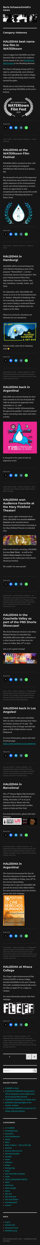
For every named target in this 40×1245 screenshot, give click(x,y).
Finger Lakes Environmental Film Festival (17, 1040)
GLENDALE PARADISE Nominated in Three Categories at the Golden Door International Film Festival (20, 1094)
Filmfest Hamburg (27, 374)
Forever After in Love (13, 1151)
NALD (7, 1171)
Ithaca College (18, 1042)
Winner (12, 606)
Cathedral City (22, 693)
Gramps (8, 1157)
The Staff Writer (11, 1199)
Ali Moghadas (31, 691)
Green (7, 1159)
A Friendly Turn (11, 1131)
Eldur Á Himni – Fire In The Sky (18, 1145)
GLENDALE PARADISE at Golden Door (20, 1100)
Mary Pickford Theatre (26, 695)
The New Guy (10, 1197)
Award (15, 139)
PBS (29, 602)
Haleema (27, 139)
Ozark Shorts (14, 773)
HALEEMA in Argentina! (12, 865)
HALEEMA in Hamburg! (12, 258)
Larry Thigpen (25, 600)
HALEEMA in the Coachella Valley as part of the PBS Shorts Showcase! (19, 620)
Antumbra (9, 1134)
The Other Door (22, 775)
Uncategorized (11, 1202)
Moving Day (10, 1168)
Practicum (9, 1185)
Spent (7, 1191)
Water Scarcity (30, 489)
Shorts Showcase (22, 699)
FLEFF (34, 1040)
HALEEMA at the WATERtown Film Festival (16, 153)
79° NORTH (9, 1128)
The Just (8, 1194)
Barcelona (14, 848)
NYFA (7, 1182)
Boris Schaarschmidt (23, 598)
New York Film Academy (15, 1174)
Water (5, 248)
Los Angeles (23, 771)
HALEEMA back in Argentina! (16, 388)
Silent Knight (10, 1188)
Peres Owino (23, 697)
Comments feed (11, 1228)
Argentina (6, 949)
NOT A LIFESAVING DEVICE (16, 1179)
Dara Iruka (17, 374)
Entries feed (10, 1225)
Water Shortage (8, 491)
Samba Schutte (13, 378)
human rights (21, 954)
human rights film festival (15, 851)
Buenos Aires (29, 949)
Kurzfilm (29, 376)
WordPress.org (11, 1231)
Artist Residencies (12, 1137)
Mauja (7, 1165)
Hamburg (13, 376)
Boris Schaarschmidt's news (12, 1239)
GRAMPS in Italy (11, 1088)
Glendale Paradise (12, 1154)
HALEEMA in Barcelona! (12, 785)
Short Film (22, 604)
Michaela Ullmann (21, 602)
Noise (7, 1177)
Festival (20, 139)
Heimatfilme (21, 376)
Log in (7, 1222)
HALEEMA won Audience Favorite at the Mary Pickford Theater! (18, 505)
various (8, 1205)
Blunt (7, 1142)
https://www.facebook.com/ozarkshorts (19, 744)
